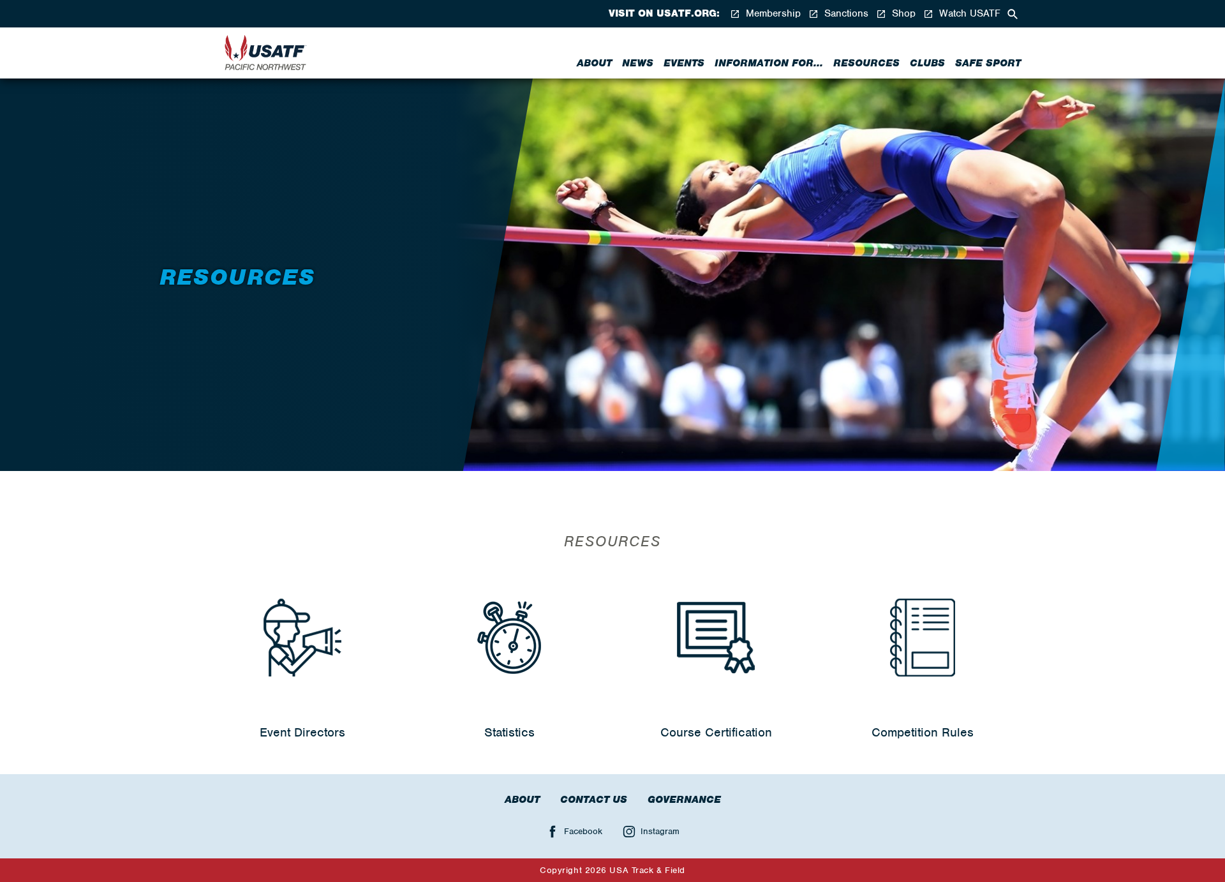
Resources (866, 63)
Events (684, 63)
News (637, 63)
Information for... (769, 63)
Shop (902, 13)
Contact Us (593, 800)
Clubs (927, 63)
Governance (684, 800)
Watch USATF (968, 13)
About (594, 63)
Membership (772, 13)
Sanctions (844, 13)
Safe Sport (988, 63)
